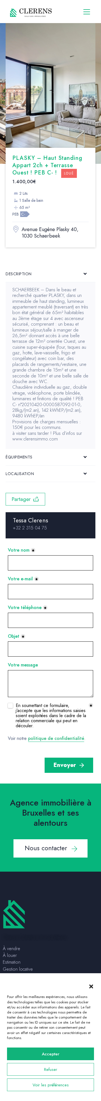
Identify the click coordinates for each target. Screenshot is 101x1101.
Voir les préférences (51, 1085)
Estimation (11, 962)
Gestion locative (18, 969)
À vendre (11, 948)
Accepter (50, 1054)
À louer (10, 955)
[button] (91, 986)
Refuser (50, 1069)
